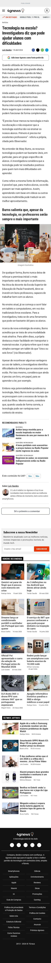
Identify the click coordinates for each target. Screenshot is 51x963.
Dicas (37, 888)
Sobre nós (14, 916)
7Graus (32, 944)
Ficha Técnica (13, 927)
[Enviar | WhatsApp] (42, 50)
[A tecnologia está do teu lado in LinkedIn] (39, 845)
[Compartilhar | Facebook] (33, 50)
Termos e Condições (37, 907)
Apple (13, 882)
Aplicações (13, 877)
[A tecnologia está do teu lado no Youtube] (26, 845)
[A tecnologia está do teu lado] (16, 10)
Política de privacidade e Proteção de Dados (13, 908)
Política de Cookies (37, 913)
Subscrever (41, 549)
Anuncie (37, 924)
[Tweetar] (37, 50)
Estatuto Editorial (13, 922)
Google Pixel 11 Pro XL (30, 17)
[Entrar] (46, 10)
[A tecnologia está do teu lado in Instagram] (19, 845)
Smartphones (13, 871)
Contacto (37, 919)
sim (30, 476)
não (37, 476)
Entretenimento (37, 877)
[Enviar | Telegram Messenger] (46, 50)
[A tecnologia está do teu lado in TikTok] (32, 845)
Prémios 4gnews (37, 930)
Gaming (37, 900)
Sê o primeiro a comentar (27, 511)
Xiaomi (14, 888)
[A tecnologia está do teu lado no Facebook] (12, 845)
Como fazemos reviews (13, 934)
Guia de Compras (14, 900)
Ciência (37, 871)
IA (14, 894)
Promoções (37, 894)
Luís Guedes (7, 50)
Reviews (37, 882)
